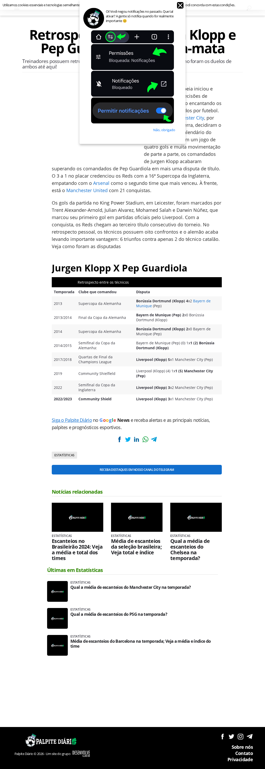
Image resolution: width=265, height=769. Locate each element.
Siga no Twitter (231, 736)
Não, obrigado (164, 130)
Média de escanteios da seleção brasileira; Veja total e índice (136, 546)
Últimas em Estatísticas (75, 570)
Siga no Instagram (240, 736)
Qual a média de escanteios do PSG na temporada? (118, 614)
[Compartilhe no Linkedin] (137, 439)
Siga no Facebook (222, 736)
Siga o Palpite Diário (72, 420)
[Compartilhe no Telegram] (154, 439)
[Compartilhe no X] (128, 439)
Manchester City (186, 118)
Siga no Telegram (249, 736)
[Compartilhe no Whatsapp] (145, 439)
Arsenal (101, 183)
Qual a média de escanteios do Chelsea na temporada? (190, 549)
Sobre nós (242, 747)
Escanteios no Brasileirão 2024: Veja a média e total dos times (77, 549)
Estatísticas (64, 455)
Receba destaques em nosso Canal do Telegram (137, 469)
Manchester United (87, 190)
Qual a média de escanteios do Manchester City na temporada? (130, 587)
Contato (244, 753)
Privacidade (240, 759)
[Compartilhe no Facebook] (119, 439)
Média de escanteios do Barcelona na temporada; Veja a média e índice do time (140, 644)
